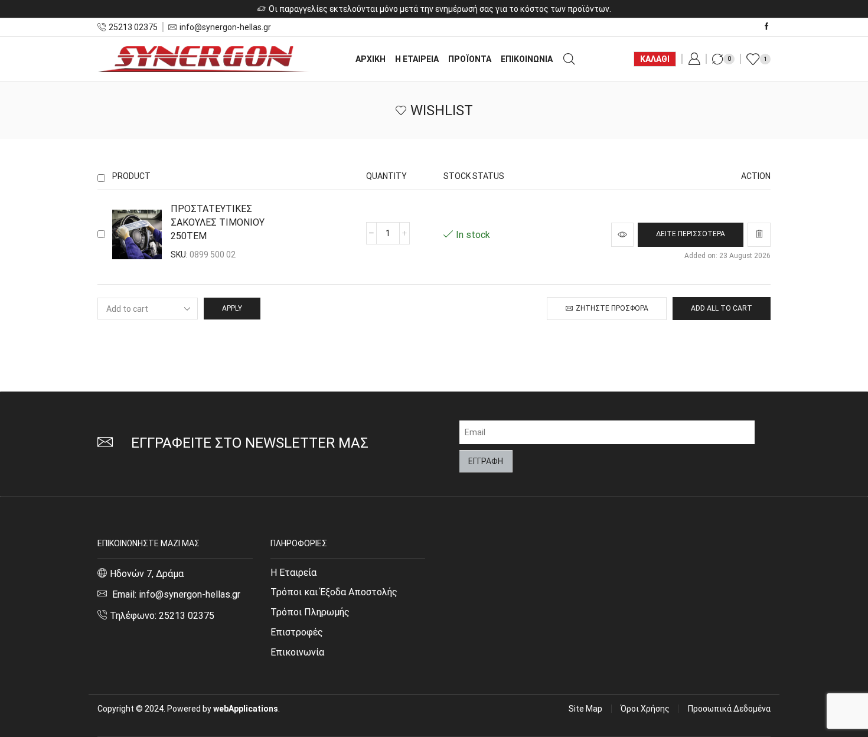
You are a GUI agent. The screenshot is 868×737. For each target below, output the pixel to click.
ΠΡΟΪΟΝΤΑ (469, 59)
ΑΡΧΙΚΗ (370, 59)
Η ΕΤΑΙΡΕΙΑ (417, 59)
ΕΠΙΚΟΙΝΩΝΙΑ (527, 59)
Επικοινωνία (297, 652)
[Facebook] (767, 26)
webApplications (245, 708)
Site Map (585, 709)
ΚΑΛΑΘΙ (655, 59)
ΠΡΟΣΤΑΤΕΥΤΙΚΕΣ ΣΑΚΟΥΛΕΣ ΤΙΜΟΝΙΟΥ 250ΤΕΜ (218, 222)
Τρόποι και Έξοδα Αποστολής (333, 592)
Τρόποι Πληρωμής (310, 612)
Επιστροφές (296, 632)
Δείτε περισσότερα (690, 234)
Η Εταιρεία (293, 572)
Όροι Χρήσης (645, 709)
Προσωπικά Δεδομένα (729, 709)
